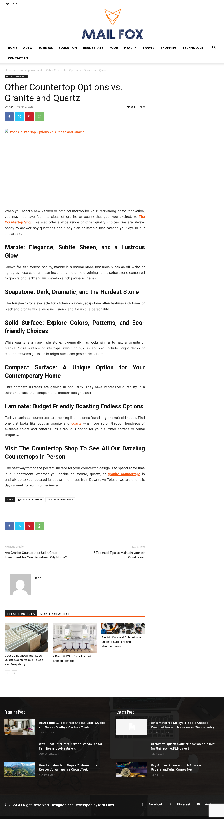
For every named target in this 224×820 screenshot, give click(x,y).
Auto (27, 48)
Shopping (168, 48)
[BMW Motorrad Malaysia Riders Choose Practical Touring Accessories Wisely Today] (131, 727)
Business (45, 48)
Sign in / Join (12, 3)
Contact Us (18, 58)
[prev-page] (7, 673)
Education (68, 48)
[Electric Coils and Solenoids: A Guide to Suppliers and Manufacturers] (123, 628)
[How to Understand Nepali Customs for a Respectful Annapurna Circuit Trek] (19, 769)
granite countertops (30, 499)
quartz (76, 423)
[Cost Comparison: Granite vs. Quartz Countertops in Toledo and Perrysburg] (26, 637)
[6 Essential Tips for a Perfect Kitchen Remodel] (74, 638)
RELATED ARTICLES (21, 614)
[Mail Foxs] (112, 24)
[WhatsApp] (39, 116)
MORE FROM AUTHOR (55, 614)
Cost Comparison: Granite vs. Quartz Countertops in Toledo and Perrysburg (24, 660)
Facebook (156, 804)
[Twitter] (19, 116)
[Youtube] (198, 804)
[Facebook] (9, 116)
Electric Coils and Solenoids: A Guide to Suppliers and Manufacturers (121, 642)
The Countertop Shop (60, 499)
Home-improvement (29, 70)
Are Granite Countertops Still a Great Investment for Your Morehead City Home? (36, 555)
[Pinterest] (29, 116)
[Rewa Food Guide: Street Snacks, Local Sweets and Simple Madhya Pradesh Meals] (19, 727)
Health (130, 48)
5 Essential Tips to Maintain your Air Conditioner (119, 555)
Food (114, 48)
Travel (148, 48)
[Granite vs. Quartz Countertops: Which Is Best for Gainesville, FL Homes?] (131, 748)
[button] (214, 48)
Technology (192, 48)
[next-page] (14, 673)
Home (12, 48)
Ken (11, 106)
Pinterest (183, 804)
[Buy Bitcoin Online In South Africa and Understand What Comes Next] (131, 769)
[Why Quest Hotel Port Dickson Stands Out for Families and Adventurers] (19, 748)
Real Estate (93, 48)
